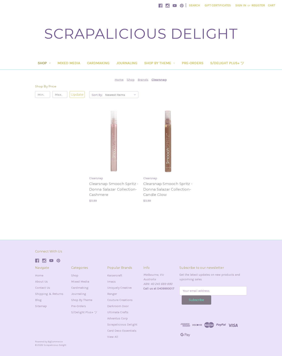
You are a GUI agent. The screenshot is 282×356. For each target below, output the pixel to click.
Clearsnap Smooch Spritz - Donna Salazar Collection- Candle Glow (167, 189)
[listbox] (121, 94)
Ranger (112, 294)
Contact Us (42, 287)
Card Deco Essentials (121, 330)
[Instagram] (168, 6)
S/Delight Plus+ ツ (227, 63)
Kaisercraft (114, 275)
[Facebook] (160, 6)
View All (112, 337)
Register (258, 5)
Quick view (113, 134)
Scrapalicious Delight (122, 324)
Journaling (126, 63)
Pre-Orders (192, 63)
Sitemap (41, 306)
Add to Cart (114, 149)
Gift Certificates (218, 5)
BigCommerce (55, 341)
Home (39, 275)
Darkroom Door (118, 306)
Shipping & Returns (49, 294)
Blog (38, 300)
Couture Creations (120, 300)
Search (194, 5)
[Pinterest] (182, 6)
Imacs (111, 281)
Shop (42, 63)
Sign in (240, 5)
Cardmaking (98, 63)
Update (77, 94)
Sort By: (97, 95)
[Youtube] (175, 6)
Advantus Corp (117, 318)
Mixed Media (69, 63)
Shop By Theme (157, 63)
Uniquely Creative (119, 287)
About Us (41, 281)
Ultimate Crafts (117, 312)
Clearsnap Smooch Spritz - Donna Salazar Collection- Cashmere (113, 189)
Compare (112, 141)
